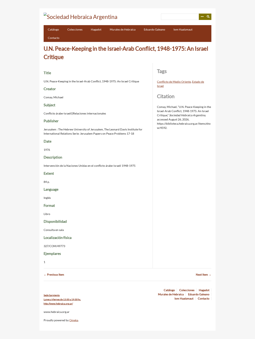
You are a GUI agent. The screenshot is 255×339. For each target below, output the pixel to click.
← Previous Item (54, 274)
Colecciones (74, 29)
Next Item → (203, 274)
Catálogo (53, 29)
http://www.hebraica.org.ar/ (58, 303)
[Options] (202, 17)
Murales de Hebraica (122, 29)
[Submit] (208, 17)
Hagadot (96, 29)
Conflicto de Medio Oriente (174, 81)
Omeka (73, 320)
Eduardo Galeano (154, 29)
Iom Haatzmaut (183, 29)
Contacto (53, 37)
